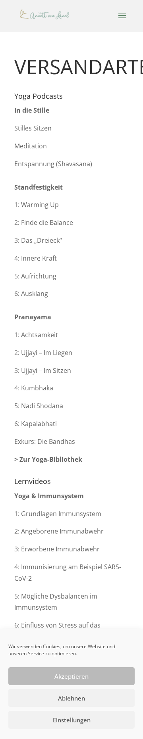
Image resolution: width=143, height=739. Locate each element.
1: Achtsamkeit (36, 334)
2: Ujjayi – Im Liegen (43, 352)
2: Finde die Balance (43, 222)
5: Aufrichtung (35, 276)
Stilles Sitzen (33, 128)
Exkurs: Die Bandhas (44, 441)
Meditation (30, 146)
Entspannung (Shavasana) (53, 163)
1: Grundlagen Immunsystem (57, 513)
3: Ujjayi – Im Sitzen (42, 370)
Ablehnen (71, 698)
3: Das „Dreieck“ (38, 240)
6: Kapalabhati (35, 423)
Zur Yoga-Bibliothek (50, 459)
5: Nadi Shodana (38, 405)
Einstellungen (72, 720)
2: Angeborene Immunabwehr (59, 531)
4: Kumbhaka (33, 388)
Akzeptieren (71, 676)
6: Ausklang (31, 293)
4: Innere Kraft (35, 258)
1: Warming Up (36, 204)
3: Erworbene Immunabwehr (57, 549)
